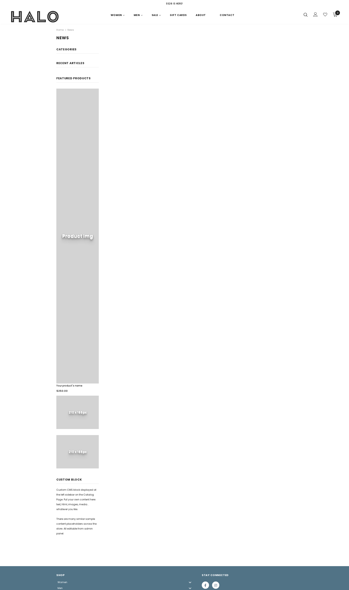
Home (60, 30)
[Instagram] (215, 585)
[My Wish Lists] (325, 15)
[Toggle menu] (190, 582)
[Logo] (35, 16)
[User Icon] (315, 14)
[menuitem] (117, 16)
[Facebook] (205, 585)
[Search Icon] (306, 15)
